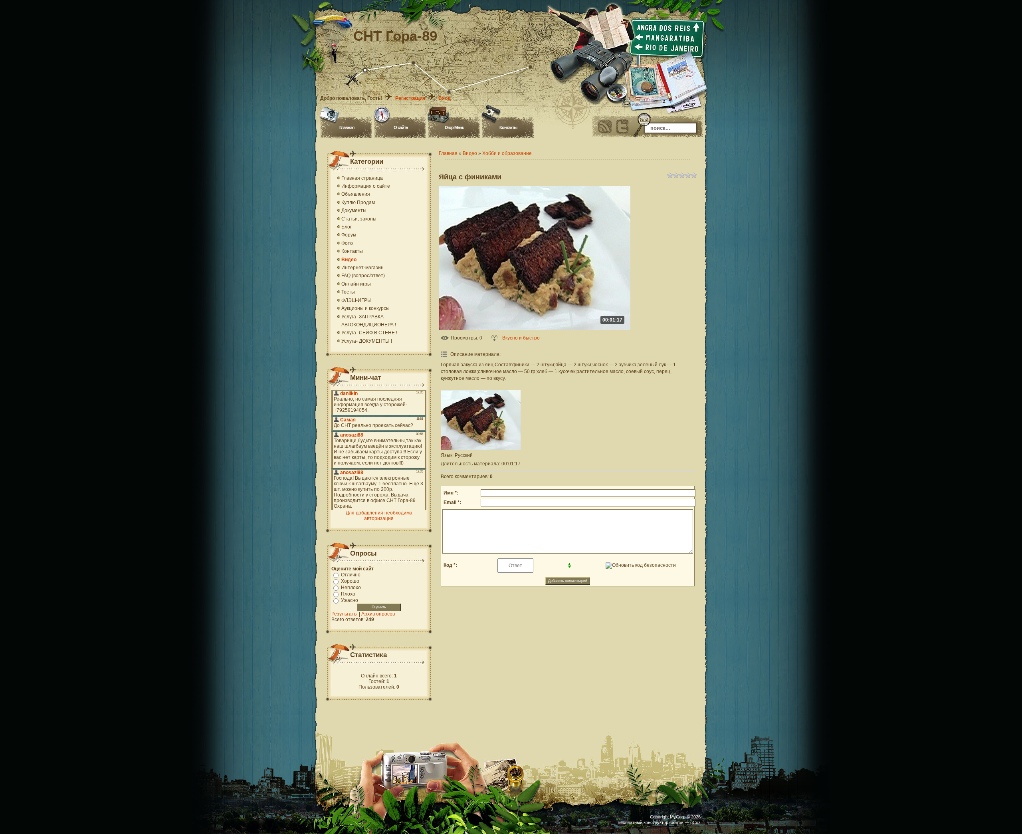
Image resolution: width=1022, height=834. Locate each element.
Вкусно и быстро (521, 338)
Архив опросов (378, 614)
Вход (444, 98)
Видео (470, 153)
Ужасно (349, 600)
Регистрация (410, 98)
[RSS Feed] (605, 126)
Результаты (344, 614)
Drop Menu (454, 127)
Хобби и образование (507, 153)
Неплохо (351, 587)
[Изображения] (481, 420)
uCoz (695, 822)
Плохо (348, 594)
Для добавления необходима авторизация (379, 515)
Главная (346, 127)
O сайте (401, 127)
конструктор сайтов (663, 822)
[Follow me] (622, 126)
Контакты (508, 127)
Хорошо (350, 581)
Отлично (350, 575)
